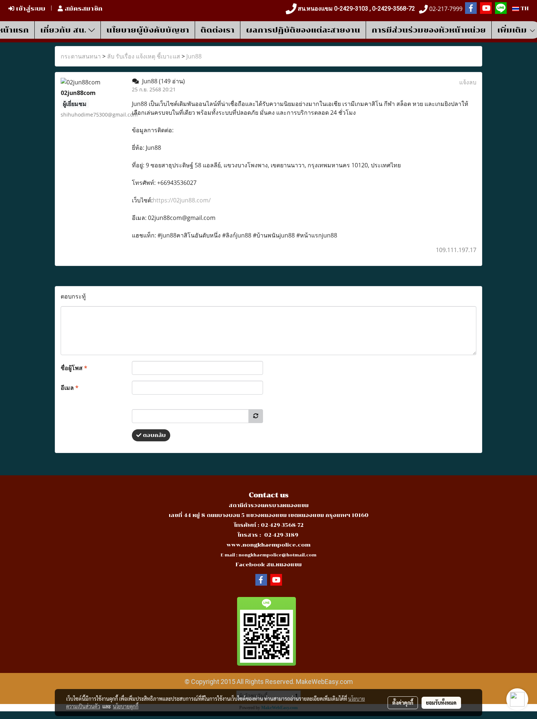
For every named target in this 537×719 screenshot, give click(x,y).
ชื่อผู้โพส (74, 368)
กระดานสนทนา (81, 56)
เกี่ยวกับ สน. (64, 30)
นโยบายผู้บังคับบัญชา (147, 30)
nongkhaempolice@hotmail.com (277, 555)
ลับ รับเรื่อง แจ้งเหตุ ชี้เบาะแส (143, 56)
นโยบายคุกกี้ (125, 706)
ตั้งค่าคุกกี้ (402, 702)
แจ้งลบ (467, 82)
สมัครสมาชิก (83, 8)
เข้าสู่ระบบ (29, 8)
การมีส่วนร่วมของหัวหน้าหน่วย (429, 30)
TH (524, 8)
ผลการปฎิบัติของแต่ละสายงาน (303, 30)
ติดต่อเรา (218, 30)
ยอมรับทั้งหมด (441, 702)
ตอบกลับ (153, 435)
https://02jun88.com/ (182, 200)
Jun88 (194, 56)
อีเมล (70, 388)
